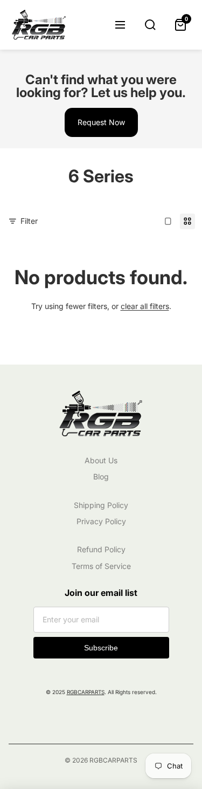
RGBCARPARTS (86, 692)
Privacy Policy (101, 521)
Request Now (101, 122)
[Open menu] (120, 25)
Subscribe (101, 647)
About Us (101, 460)
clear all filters (145, 306)
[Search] (150, 25)
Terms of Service (101, 566)
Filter (29, 220)
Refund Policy (101, 549)
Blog (101, 476)
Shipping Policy (101, 505)
